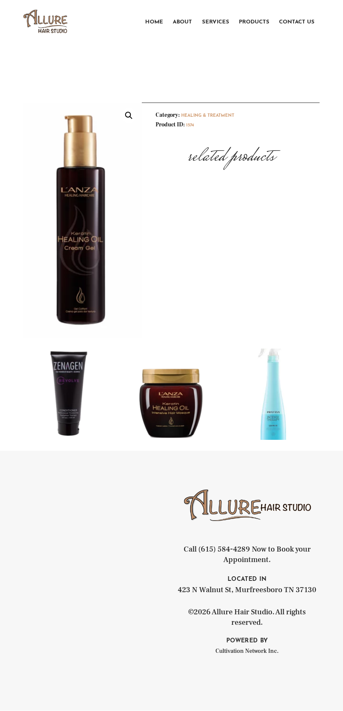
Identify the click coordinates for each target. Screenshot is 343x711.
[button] (128, 115)
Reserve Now (171, 419)
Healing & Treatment (207, 115)
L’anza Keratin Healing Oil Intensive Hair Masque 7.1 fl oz (171, 375)
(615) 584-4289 (224, 549)
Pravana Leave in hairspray (274, 367)
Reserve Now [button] (69, 421)
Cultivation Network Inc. (247, 651)
